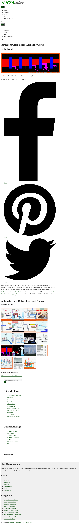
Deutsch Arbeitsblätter (10, 506)
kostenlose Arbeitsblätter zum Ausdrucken (20, 522)
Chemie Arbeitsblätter (10, 504)
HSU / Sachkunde (8, 19)
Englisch (6, 12)
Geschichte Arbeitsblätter (11, 512)
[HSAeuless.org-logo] (12, 5)
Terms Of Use (7, 490)
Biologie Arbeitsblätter (10, 502)
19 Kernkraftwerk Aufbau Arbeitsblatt (11, 376)
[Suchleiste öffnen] (2, 22)
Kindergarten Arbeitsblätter (11, 516)
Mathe (5, 14)
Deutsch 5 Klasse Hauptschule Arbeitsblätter (11, 402)
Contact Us (7, 482)
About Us (6, 480)
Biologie (6, 17)
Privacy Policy (8, 486)
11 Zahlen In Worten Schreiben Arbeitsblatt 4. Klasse (14, 437)
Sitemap (6, 488)
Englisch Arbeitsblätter (10, 508)
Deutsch (6, 10)
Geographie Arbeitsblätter (11, 510)
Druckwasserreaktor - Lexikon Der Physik (12, 291)
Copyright (6, 484)
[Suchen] (5, 382)
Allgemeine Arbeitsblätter (11, 500)
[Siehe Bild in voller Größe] (30, 72)
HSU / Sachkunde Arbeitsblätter (12, 514)
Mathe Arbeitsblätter (9, 519)
